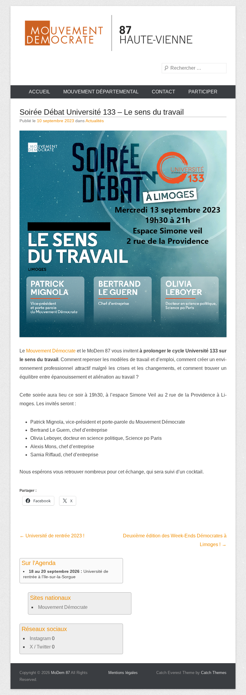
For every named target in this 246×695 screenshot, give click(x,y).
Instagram (40, 638)
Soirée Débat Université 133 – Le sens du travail (102, 111)
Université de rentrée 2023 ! (52, 535)
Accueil (39, 91)
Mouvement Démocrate (51, 350)
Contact (163, 91)
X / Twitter (40, 646)
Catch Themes (213, 672)
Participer (203, 91)
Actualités (95, 120)
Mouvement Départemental (101, 91)
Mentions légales (123, 672)
